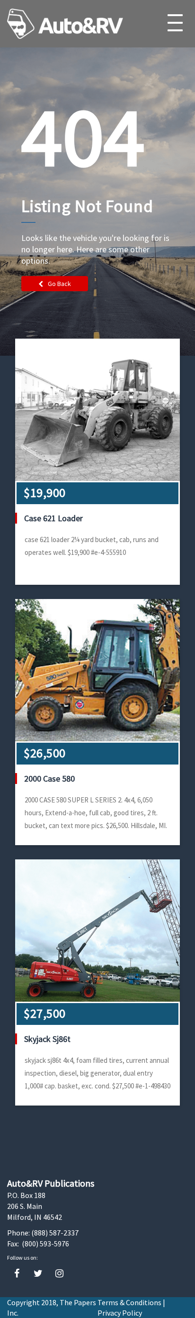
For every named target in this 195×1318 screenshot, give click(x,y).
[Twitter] (38, 1273)
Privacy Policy (120, 1313)
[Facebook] (17, 1273)
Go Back (59, 283)
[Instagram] (59, 1273)
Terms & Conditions (129, 1302)
